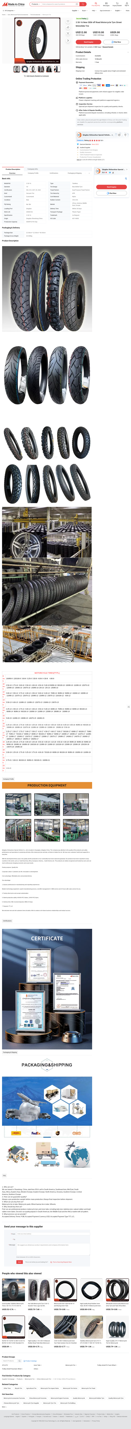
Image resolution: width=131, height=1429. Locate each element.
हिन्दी (93, 1416)
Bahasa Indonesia (122, 1416)
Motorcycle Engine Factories (60, 1398)
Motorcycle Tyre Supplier (31, 1403)
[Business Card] (126, 178)
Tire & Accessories (35, 14)
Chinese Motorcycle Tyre (11, 1403)
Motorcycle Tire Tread (88, 1388)
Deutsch (62, 1416)
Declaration (87, 1421)
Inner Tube (37, 1365)
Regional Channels (90, 1414)
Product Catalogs (31, 1361)
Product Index (101, 1414)
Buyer (84, 11)
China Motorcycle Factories (37, 1398)
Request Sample (108, 47)
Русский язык (47, 1416)
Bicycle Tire (18, 1388)
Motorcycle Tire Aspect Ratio (50, 1388)
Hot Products (15, 1414)
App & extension (105, 11)
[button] (85, 173)
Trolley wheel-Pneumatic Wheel (11, 1369)
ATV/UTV (5, 1365)
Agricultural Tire (31, 1388)
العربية (76, 1416)
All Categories (9, 11)
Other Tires (7, 1388)
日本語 (88, 1416)
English (18, 1416)
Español (24, 1416)
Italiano (55, 1416)
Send (19, 1262)
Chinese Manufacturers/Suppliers (41, 1414)
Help (93, 11)
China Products (25, 1414)
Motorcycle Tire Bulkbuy (68, 1403)
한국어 (82, 1416)
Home (3, 14)
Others (36, 1369)
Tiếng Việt (112, 1416)
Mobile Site (110, 1414)
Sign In (79, 160)
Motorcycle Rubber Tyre (96, 1398)
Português (31, 1416)
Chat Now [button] (117, 42)
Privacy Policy (96, 1421)
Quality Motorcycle (79, 1398)
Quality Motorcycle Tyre (115, 1398)
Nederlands (69, 1416)
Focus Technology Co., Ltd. (52, 1421)
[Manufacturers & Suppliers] (13, 4)
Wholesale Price (68, 1414)
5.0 (103, 172)
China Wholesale (57, 1414)
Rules (127, 11)
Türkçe (105, 1416)
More (4, 1407)
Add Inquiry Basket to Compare (38, 76)
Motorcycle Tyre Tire (49, 1403)
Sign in (127, 5)
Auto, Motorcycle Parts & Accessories (18, 14)
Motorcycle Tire (46, 14)
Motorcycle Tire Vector (70, 1388)
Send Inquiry (88, 42)
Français (38, 1416)
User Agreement (77, 1421)
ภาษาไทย (99, 1416)
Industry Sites (78, 1414)
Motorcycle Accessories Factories (14, 1398)
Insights (117, 1414)
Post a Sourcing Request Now (61, 1262)
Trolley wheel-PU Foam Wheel (106, 1365)
